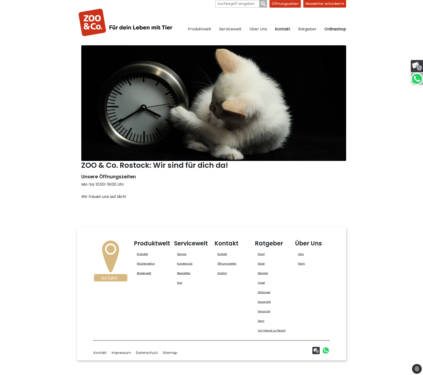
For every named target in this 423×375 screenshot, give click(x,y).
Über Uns (258, 29)
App (179, 283)
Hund (261, 254)
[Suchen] (263, 4)
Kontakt (282, 29)
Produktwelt (199, 29)
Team (301, 264)
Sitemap (170, 352)
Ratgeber (307, 29)
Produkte (142, 254)
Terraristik (264, 311)
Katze (261, 264)
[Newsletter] (316, 350)
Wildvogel (264, 292)
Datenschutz (147, 352)
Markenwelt (144, 273)
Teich (261, 321)
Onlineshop (335, 29)
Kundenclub (184, 264)
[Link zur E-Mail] (417, 66)
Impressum (121, 352)
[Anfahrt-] (111, 263)
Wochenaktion (146, 264)
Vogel (261, 283)
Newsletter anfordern (324, 3)
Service (181, 254)
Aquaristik (264, 302)
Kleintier (263, 273)
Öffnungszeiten (285, 3)
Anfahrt (222, 273)
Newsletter (183, 273)
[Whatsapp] (325, 350)
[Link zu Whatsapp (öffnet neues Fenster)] (417, 79)
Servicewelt (230, 29)
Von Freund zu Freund (271, 330)
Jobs (301, 254)
